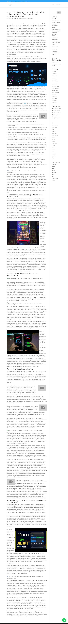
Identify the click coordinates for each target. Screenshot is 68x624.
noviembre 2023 (55, 88)
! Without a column (56, 116)
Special (53, 170)
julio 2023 (54, 94)
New (53, 158)
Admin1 (10, 18)
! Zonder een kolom (56, 119)
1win (25, 103)
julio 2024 (54, 71)
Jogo (53, 152)
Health (53, 141)
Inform (53, 149)
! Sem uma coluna (56, 110)
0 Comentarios (30, 18)
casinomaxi (54, 133)
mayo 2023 (54, 98)
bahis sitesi (54, 127)
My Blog (53, 156)
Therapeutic (54, 172)
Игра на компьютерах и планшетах (55, 46)
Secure (53, 166)
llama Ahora (58, 4)
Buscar (58, 12)
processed (54, 164)
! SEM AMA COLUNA (56, 108)
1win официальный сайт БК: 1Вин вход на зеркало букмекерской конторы (56, 24)
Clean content (55, 135)
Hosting (53, 145)
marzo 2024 (54, 80)
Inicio (53, 4)
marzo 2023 (54, 100)
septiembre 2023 (55, 92)
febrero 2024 (55, 82)
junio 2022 (54, 102)
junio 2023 (54, 96)
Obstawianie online (56, 162)
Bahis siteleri (55, 125)
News (53, 160)
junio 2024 (54, 73)
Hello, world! (54, 143)
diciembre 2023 (55, 86)
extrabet (54, 139)
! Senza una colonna (56, 112)
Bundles (54, 131)
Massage (54, 154)
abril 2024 (54, 78)
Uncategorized (23, 18)
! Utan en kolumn (56, 114)
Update (53, 180)
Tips (53, 176)
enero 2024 (54, 84)
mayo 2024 (54, 75)
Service (53, 168)
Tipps (53, 174)
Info (53, 147)
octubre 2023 (55, 90)
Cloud (53, 137)
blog (53, 129)
